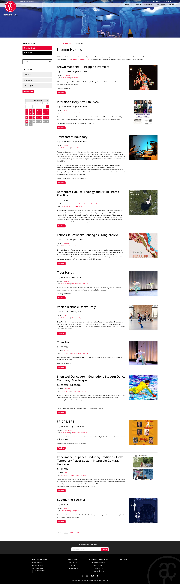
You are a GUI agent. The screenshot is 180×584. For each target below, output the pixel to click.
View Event (61, 93)
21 (44, 117)
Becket (66, 351)
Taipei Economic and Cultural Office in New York (80, 204)
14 (44, 114)
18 (34, 117)
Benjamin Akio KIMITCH (79, 283)
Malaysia (66, 243)
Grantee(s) (28, 80)
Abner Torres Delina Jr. (77, 113)
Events (171, 5)
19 (37, 117)
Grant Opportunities (144, 5)
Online (66, 473)
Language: (22, 1)
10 (30, 114)
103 (71, 532)
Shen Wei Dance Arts (78, 391)
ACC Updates (157, 1)
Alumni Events (68, 43)
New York (67, 110)
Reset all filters (28, 91)
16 (27, 117)
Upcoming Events (30, 48)
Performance (65, 78)
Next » (77, 532)
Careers (73, 565)
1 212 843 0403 (39, 568)
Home (59, 43)
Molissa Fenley (76, 318)
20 (41, 117)
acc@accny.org (41, 570)
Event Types (28, 86)
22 (48, 117)
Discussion (64, 113)
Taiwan (66, 145)
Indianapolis (68, 430)
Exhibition (64, 246)
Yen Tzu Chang (76, 148)
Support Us (167, 1)
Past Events (28, 53)
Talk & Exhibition (66, 206)
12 (37, 114)
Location (27, 75)
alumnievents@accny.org (80, 59)
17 (30, 117)
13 (41, 114)
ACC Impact (160, 5)
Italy (65, 315)
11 (34, 114)
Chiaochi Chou (79, 206)
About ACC (128, 5)
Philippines (67, 75)
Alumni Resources (144, 1)
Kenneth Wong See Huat (78, 475)
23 (27, 121)
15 (48, 114)
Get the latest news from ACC (90, 544)
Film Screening (66, 511)
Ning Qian (76, 511)
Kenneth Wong (74, 246)
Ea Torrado (75, 78)
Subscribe (105, 549)
